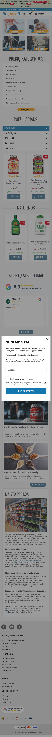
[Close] (47, 339)
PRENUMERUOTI (26, 391)
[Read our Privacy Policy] (44, 382)
